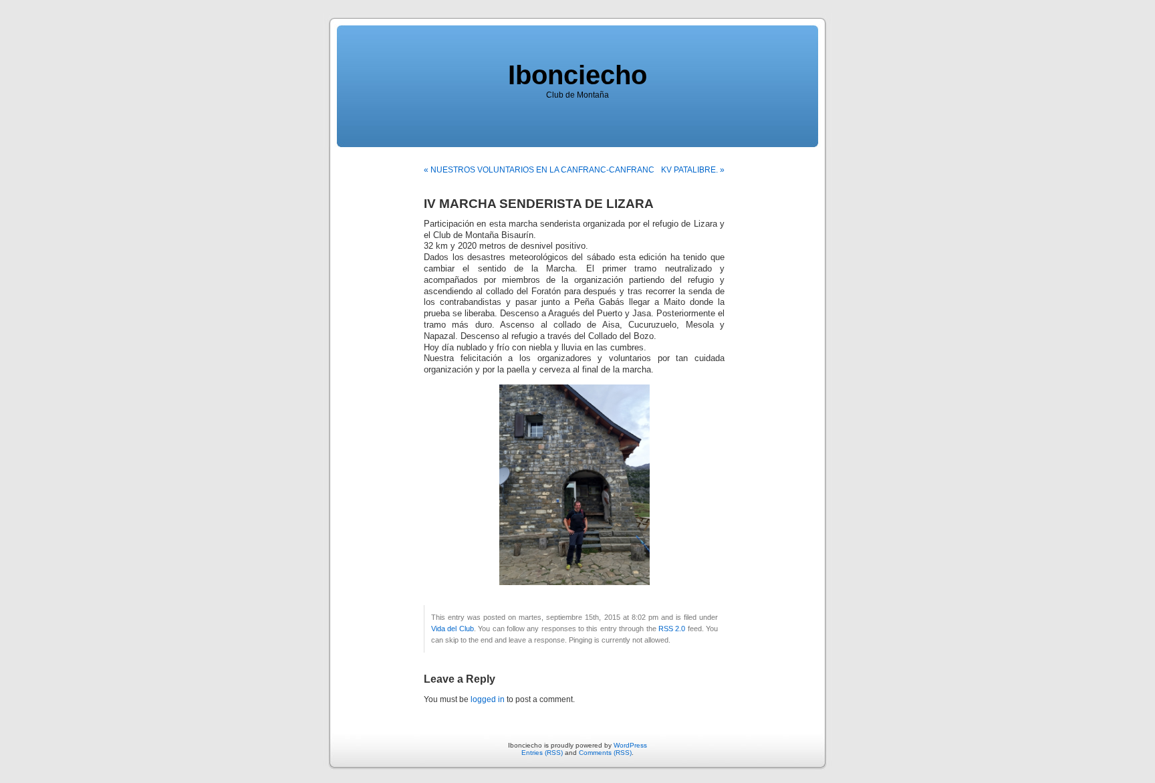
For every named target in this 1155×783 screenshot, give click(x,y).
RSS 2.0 (671, 629)
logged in (488, 699)
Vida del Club (452, 629)
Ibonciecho (577, 75)
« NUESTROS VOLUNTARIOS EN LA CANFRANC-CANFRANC (539, 170)
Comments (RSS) (605, 752)
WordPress (630, 745)
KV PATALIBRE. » (693, 170)
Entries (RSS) (542, 752)
